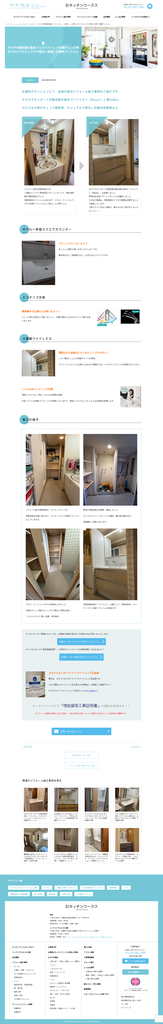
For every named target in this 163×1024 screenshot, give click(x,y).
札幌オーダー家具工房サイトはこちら (79, 657)
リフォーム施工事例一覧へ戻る (81, 765)
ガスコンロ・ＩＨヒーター (60, 990)
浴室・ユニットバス (57, 972)
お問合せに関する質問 (94, 971)
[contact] (149, 6)
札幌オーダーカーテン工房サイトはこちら (79, 641)
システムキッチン (56, 969)
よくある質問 (89, 967)
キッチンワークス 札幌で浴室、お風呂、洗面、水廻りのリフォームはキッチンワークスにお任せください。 (28, 6)
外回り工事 (66, 894)
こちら (91, 690)
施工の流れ (88, 947)
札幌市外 (17, 1012)
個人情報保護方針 (127, 997)
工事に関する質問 (92, 979)
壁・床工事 (38, 894)
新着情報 (87, 989)
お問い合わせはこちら (71, 731)
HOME (8, 24)
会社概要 (15, 957)
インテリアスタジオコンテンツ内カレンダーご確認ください (89, 937)
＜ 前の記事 (27, 746)
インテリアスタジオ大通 (21, 952)
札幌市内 (17, 1008)
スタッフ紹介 (89, 962)
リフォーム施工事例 (19, 24)
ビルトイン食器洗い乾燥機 (60, 983)
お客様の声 (52, 947)
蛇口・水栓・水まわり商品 (60, 994)
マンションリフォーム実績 (22, 1004)
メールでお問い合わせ (137, 961)
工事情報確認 (89, 957)
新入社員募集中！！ (135, 972)
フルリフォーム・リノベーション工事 (24, 888)
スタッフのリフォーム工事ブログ (96, 994)
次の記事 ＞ (136, 746)
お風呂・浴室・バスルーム (66, 888)
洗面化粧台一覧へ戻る (81, 755)
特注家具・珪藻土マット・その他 (62, 1008)
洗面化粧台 (32, 24)
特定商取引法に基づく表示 (131, 1000)
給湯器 (52, 1001)
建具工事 (52, 894)
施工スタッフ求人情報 (92, 984)
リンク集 (124, 1004)
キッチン (47, 888)
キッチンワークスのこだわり (23, 947)
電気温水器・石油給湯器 (19, 894)
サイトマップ (126, 1007)
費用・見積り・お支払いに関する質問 (100, 975)
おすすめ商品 (53, 957)
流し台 (52, 997)
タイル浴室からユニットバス (92, 888)
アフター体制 (89, 952)
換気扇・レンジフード (58, 987)
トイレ (126, 888)
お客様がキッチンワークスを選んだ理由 (63, 952)
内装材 (52, 1005)
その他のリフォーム (84, 894)
